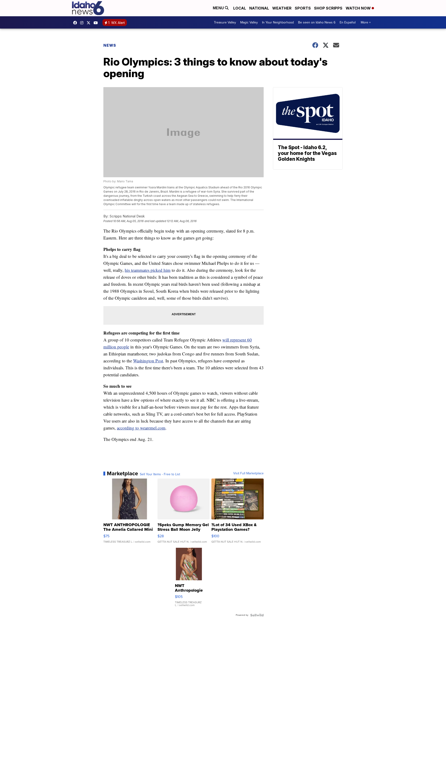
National (259, 8)
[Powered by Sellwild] (257, 615)
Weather (282, 8)
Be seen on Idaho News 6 (316, 22)
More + (366, 22)
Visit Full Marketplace (248, 473)
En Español (348, 22)
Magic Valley (249, 22)
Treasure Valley (225, 22)
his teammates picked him (148, 270)
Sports (303, 8)
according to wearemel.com (141, 428)
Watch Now (359, 8)
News (109, 45)
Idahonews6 (76, 23)
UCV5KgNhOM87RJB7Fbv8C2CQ (97, 23)
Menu (219, 8)
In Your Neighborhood (278, 22)
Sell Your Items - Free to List (160, 474)
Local (239, 8)
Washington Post (148, 361)
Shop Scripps (328, 8)
